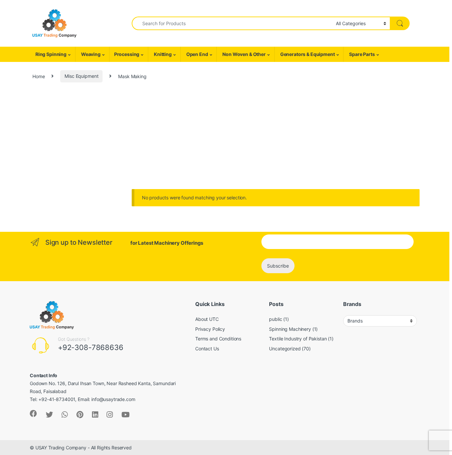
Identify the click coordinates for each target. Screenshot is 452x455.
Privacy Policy (210, 329)
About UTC (207, 319)
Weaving (90, 54)
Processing (127, 54)
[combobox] (232, 23)
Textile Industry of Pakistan (298, 338)
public (275, 319)
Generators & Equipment (307, 54)
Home (38, 76)
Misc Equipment (81, 76)
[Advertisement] (226, 139)
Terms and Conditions (218, 338)
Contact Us (207, 348)
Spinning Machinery (290, 329)
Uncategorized (284, 348)
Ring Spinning (50, 54)
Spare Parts (361, 54)
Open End (196, 54)
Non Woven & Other (243, 54)
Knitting (162, 54)
